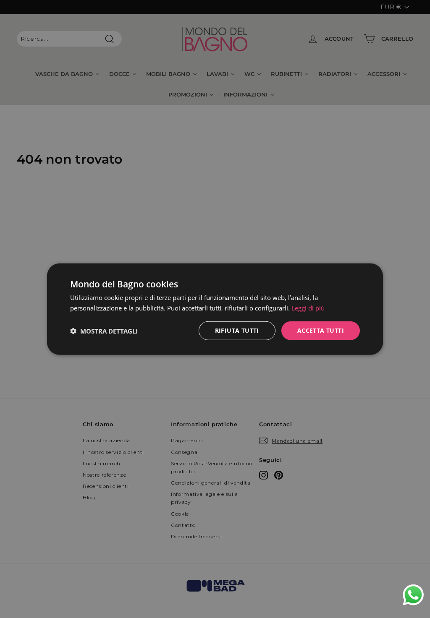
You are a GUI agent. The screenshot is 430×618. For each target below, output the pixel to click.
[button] (104, 330)
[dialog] (215, 309)
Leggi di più (308, 307)
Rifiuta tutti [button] (237, 330)
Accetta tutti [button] (320, 330)
